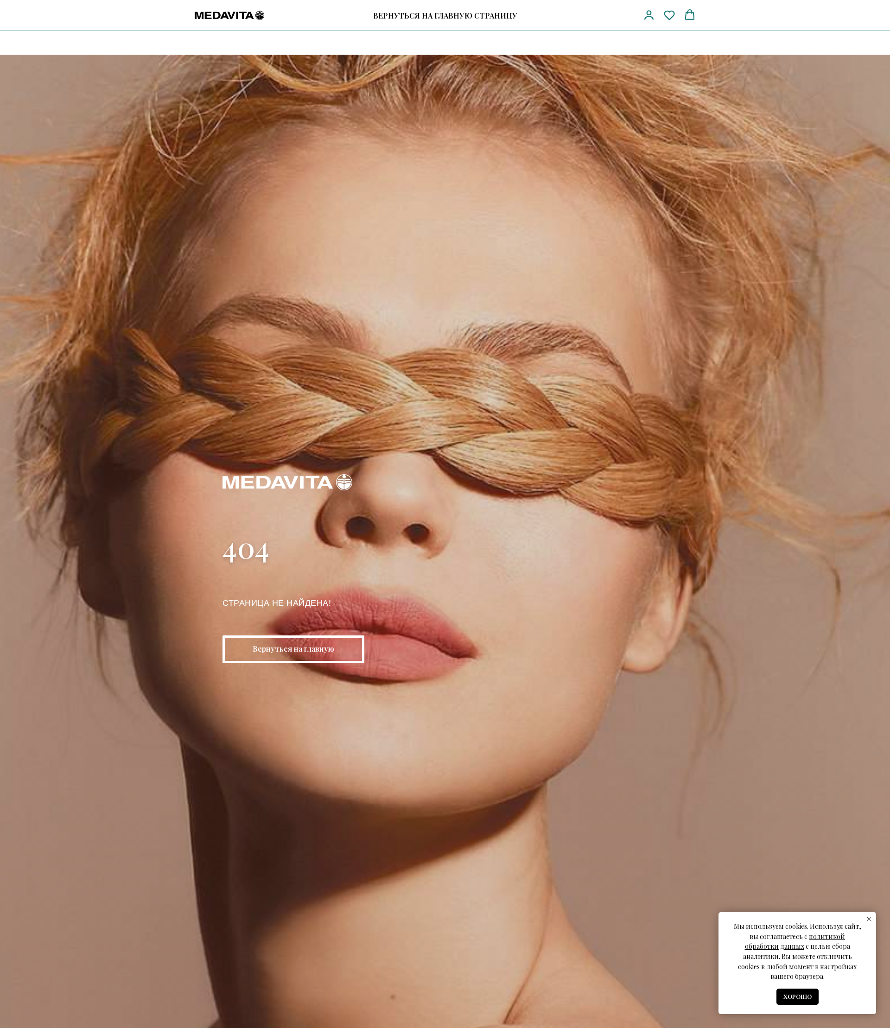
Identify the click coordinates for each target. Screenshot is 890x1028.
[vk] (623, 15)
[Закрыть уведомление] (869, 919)
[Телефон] (589, 15)
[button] (649, 14)
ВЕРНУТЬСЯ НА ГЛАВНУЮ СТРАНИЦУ (445, 15)
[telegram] (606, 15)
